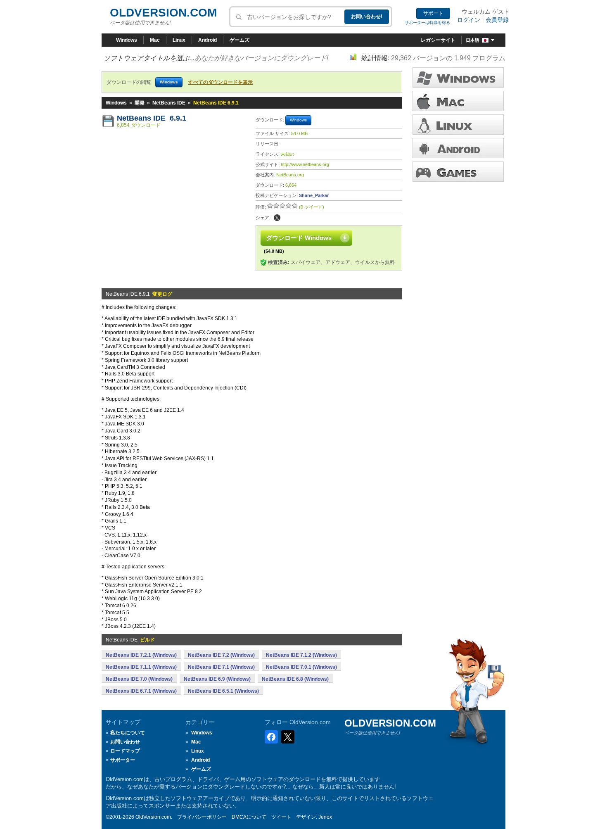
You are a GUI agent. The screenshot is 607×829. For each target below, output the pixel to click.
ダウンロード (458, 124)
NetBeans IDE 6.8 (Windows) (295, 679)
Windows (126, 40)
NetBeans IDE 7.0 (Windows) (139, 679)
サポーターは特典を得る (427, 22)
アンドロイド (458, 148)
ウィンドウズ (458, 77)
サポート (433, 13)
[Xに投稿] (277, 217)
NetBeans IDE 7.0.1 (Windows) (301, 667)
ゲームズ (239, 40)
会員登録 (497, 20)
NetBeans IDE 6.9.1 (151, 118)
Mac (155, 40)
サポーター (122, 760)
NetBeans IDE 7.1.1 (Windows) (141, 667)
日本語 (472, 40)
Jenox (325, 817)
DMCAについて (249, 817)
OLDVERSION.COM (163, 12)
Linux (179, 40)
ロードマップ (125, 751)
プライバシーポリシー (202, 817)
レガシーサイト (438, 40)
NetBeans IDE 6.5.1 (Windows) (223, 691)
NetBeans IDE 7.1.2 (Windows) (301, 655)
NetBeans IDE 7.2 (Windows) (221, 655)
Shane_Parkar (314, 195)
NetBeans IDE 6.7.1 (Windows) (141, 691)
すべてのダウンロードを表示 (220, 82)
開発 (140, 103)
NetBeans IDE (168, 103)
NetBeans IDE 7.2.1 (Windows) (141, 655)
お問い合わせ (125, 742)
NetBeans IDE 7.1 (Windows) (221, 667)
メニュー (458, 101)
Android (207, 40)
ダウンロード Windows (299, 237)
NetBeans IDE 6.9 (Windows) (217, 679)
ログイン (468, 20)
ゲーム (458, 172)
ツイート (281, 817)
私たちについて (127, 733)
